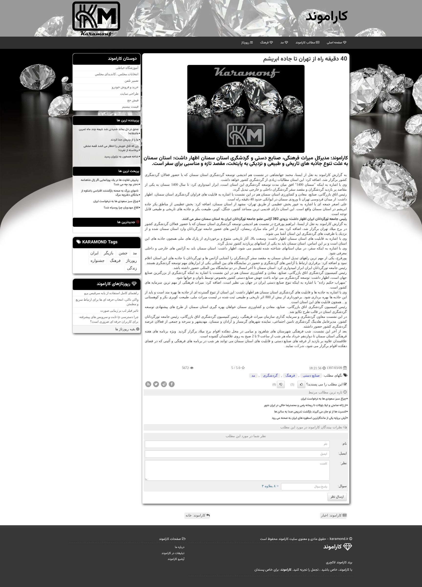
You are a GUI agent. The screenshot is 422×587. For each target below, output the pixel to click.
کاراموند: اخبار (332, 515)
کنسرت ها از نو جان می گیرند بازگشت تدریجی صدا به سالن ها (310, 412)
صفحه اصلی (335, 42)
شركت (299, 346)
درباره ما (179, 547)
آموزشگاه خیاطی (127, 68)
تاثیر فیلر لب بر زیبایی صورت (119, 310)
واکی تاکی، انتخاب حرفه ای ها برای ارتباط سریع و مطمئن (107, 302)
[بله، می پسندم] (301, 384)
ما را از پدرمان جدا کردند (124, 140)
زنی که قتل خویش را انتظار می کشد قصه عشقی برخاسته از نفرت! (111, 148)
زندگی (132, 268)
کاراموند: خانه (196, 515)
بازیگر (108, 253)
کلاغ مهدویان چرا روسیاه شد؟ (121, 208)
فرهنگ (264, 42)
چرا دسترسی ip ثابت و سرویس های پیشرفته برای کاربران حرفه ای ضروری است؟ (108, 319)
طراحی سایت (129, 93)
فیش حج (132, 100)
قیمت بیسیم (130, 106)
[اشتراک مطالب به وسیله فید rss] (148, 384)
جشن (123, 253)
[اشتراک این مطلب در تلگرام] (163, 384)
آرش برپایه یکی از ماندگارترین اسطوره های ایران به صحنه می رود (309, 418)
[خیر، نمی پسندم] (281, 384)
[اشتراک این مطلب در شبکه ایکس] (156, 384)
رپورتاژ (245, 42)
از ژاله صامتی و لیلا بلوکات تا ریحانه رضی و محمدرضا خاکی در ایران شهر (305, 405)
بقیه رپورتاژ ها (125, 329)
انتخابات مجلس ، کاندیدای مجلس (116, 74)
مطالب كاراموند (305, 42)
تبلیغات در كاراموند (172, 553)
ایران (94, 253)
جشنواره (98, 260)
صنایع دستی (311, 375)
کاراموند (327, 17)
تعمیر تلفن (131, 80)
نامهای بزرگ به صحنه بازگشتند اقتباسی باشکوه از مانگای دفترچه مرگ (109, 193)
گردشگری (270, 375)
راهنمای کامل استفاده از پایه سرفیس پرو (111, 293)
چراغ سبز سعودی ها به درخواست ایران (323, 399)
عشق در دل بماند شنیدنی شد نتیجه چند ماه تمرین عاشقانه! (108, 131)
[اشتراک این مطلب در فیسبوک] (171, 384)
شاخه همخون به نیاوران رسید (121, 156)
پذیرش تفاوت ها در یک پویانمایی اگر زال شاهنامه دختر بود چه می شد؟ (109, 182)
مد (282, 42)
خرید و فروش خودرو (125, 87)
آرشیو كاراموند (176, 559)
